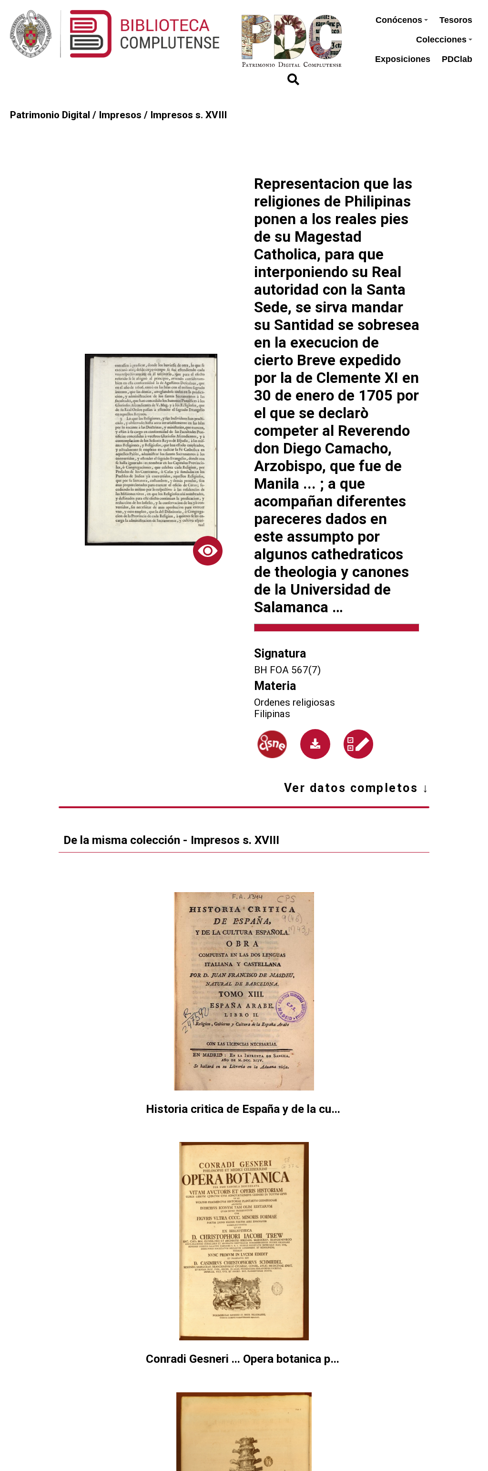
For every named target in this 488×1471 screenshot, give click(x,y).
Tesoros (455, 20)
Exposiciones (402, 59)
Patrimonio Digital (50, 115)
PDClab (457, 59)
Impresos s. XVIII (188, 115)
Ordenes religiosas (294, 702)
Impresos (120, 115)
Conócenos (399, 20)
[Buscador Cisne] (272, 744)
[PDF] (315, 744)
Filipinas (272, 714)
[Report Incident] (358, 744)
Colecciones (441, 39)
